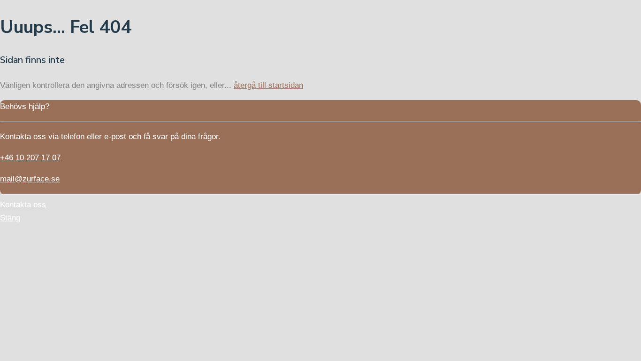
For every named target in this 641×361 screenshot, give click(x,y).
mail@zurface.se (30, 178)
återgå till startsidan (268, 85)
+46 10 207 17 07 (30, 157)
